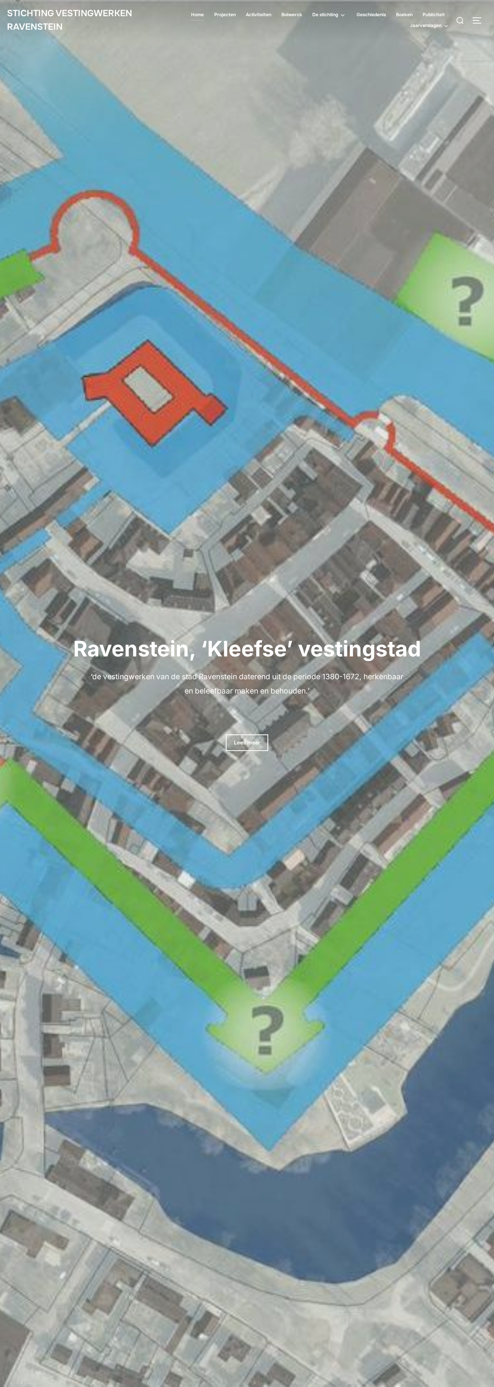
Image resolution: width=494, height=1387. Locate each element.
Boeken (404, 15)
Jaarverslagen (426, 25)
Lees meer (247, 742)
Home (197, 15)
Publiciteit (434, 15)
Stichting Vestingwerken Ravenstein (69, 20)
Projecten (225, 15)
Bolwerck (291, 15)
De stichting (325, 15)
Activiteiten (258, 15)
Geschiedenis (371, 15)
